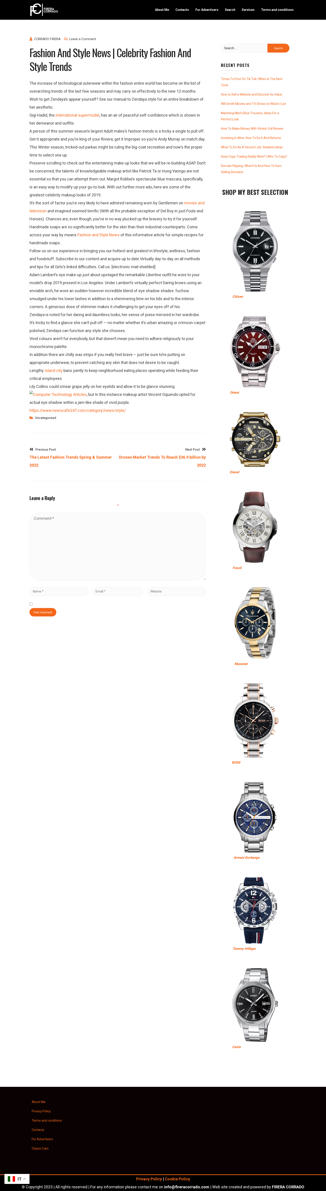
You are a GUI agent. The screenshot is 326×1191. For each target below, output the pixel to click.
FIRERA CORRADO (288, 1187)
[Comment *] (117, 579)
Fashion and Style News (98, 235)
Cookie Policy (177, 1179)
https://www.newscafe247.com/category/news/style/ (77, 410)
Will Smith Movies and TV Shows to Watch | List (253, 104)
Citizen (237, 297)
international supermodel (77, 115)
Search (230, 10)
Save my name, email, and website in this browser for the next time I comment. (104, 604)
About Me (162, 10)
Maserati (240, 664)
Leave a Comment (82, 39)
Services (248, 10)
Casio (236, 1047)
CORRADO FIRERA (47, 39)
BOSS (236, 763)
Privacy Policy (41, 1111)
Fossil (237, 568)
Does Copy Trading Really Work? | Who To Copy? (254, 156)
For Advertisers (206, 10)
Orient (234, 393)
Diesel (234, 472)
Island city (53, 370)
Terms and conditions (277, 10)
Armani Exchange (246, 858)
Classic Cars (40, 1148)
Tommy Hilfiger (244, 949)
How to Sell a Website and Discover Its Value (251, 94)
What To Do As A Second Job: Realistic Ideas (252, 147)
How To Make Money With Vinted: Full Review (252, 128)
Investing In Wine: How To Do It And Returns (251, 138)
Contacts (182, 10)
